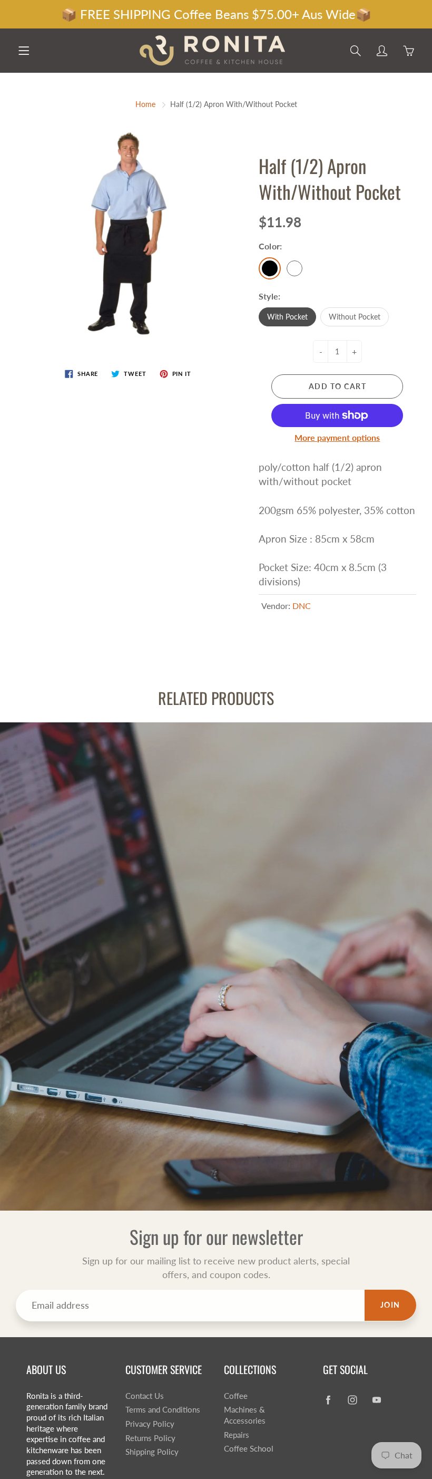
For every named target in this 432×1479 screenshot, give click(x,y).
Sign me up (312, 888)
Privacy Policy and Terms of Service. (217, 918)
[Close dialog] (417, 549)
